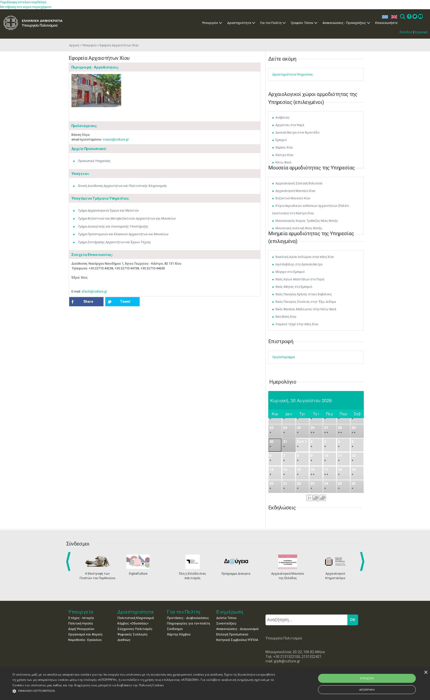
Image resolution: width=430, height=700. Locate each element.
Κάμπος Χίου (284, 147)
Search (402, 17)
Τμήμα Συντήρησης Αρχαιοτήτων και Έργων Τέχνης (114, 242)
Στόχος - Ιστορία (81, 618)
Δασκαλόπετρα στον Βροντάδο (297, 132)
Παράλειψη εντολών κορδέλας (23, 2)
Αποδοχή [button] (367, 678)
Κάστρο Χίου (284, 155)
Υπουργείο (210, 23)
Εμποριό (281, 140)
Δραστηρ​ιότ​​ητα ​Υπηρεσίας (292, 74)
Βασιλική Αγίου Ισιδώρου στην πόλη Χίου (304, 257)
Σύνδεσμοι (175, 629)
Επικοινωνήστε (386, 23)
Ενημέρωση (229, 612)
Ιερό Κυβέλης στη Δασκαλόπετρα (298, 264)
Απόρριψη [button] (367, 690)
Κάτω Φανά (283, 162)
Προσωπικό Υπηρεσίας (94, 161)
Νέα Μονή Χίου (285, 316)
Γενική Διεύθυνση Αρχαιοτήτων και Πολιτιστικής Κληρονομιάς (122, 186)
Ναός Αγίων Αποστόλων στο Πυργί (299, 279)
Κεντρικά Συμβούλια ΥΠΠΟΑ (237, 640)
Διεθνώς (124, 640)
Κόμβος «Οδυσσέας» (133, 623)
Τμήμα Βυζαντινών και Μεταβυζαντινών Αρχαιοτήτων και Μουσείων (127, 218)
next (363, 561)
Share (88, 302)
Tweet (125, 302)
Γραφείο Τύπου (302, 23)
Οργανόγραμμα (283, 357)
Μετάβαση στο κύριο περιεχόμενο (26, 7)
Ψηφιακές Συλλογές (132, 634)
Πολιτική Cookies (151, 685)
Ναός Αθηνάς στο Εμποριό (293, 287)
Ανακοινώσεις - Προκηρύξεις (344, 23)
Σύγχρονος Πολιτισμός (135, 629)
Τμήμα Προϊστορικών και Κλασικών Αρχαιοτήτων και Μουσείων (123, 234)
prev (69, 561)
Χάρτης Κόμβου (179, 634)
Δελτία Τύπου (226, 618)
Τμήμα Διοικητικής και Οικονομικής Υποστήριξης (113, 226)
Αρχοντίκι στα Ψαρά (289, 125)
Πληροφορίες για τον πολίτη (188, 623)
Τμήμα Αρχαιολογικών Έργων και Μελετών (108, 210)
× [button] (426, 672)
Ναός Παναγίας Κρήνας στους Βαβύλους (303, 294)
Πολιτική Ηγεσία (80, 623)
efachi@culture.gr (94, 291)
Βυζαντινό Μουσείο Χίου (292, 198)
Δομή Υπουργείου (81, 629)
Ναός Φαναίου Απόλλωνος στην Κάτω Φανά (305, 309)
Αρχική (74, 45)
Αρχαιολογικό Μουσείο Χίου (295, 191)
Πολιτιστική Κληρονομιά (135, 618)
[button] (144, 691)
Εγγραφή (421, 32)
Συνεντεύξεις (226, 623)
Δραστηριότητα (239, 23)
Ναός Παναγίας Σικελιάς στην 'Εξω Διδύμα (305, 302)
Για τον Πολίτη (271, 23)
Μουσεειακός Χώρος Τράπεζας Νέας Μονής (306, 221)
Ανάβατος (282, 117)
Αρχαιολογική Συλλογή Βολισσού (298, 183)
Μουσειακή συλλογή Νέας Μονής (298, 228)
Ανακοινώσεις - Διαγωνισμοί (237, 629)
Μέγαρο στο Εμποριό (290, 272)
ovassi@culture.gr (116, 139)
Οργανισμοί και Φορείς (85, 634)
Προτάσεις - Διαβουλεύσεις (188, 618)
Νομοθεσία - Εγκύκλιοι (85, 640)
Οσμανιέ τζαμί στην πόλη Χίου (296, 324)
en (393, 17)
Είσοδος (406, 32)
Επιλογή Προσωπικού (232, 634)
